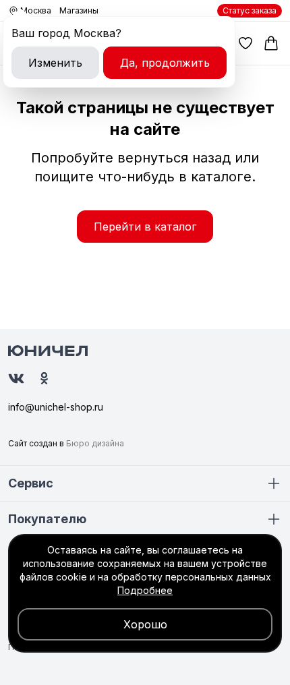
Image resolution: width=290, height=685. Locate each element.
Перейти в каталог (145, 226)
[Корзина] (271, 43)
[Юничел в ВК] (16, 379)
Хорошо (145, 624)
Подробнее (145, 590)
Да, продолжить (165, 62)
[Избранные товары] (245, 43)
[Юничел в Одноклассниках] (44, 378)
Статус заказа (250, 10)
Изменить (55, 62)
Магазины (78, 10)
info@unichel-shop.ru (55, 407)
